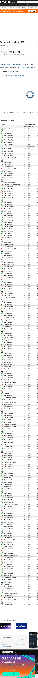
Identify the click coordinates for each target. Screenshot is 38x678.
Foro (31, 64)
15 (9, 75)
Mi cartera (15, 5)
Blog (3, 640)
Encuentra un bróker (8, 620)
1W (20, 75)
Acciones (3, 7)
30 (11, 75)
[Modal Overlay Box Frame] (17, 666)
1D (18, 75)
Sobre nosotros (20, 640)
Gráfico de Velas (3, 75)
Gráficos (28, 5)
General (2, 64)
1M (23, 75)
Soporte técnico (20, 644)
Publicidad (19, 642)
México (23, 7)
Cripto (21, 5)
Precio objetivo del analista (28, 67)
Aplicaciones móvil (6, 642)
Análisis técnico (4, 67)
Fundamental (17, 64)
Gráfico (9, 64)
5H (16, 75)
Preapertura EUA (31, 7)
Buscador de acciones (14, 7)
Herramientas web (6, 646)
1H (13, 75)
